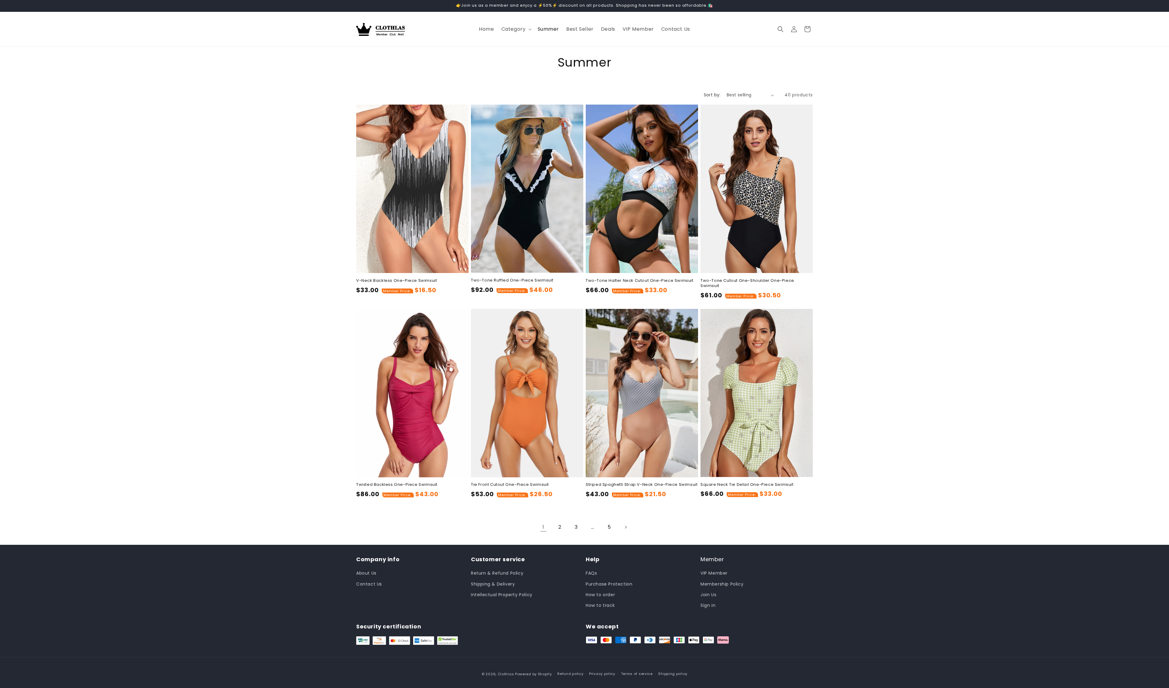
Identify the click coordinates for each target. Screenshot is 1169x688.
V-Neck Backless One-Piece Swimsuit (396, 280)
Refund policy (570, 673)
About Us (366, 573)
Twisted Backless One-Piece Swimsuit (396, 484)
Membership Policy (721, 584)
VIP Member (714, 573)
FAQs (591, 573)
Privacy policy (602, 673)
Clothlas (506, 674)
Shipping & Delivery (493, 584)
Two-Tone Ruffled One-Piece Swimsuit (512, 280)
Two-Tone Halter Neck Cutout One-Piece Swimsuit (639, 280)
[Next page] (625, 527)
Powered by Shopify (533, 674)
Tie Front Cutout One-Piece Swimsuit (510, 484)
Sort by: (712, 95)
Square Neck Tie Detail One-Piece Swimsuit (747, 484)
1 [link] (543, 527)
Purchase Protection (609, 584)
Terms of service (637, 673)
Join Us (708, 595)
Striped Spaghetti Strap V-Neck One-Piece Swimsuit (641, 484)
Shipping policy (672, 673)
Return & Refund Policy (497, 573)
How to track (600, 605)
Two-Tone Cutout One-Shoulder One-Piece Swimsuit (747, 283)
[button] (516, 29)
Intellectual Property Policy (501, 595)
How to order (600, 595)
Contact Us (369, 584)
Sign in (707, 605)
